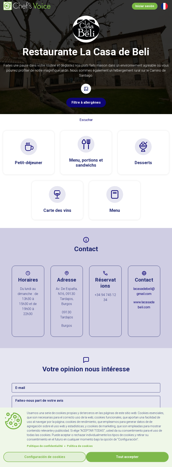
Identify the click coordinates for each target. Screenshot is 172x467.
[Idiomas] (164, 6)
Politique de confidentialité (45, 446)
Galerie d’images (86, 89)
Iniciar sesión (144, 6)
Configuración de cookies (44, 457)
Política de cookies (80, 446)
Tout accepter (127, 457)
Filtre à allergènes (86, 102)
